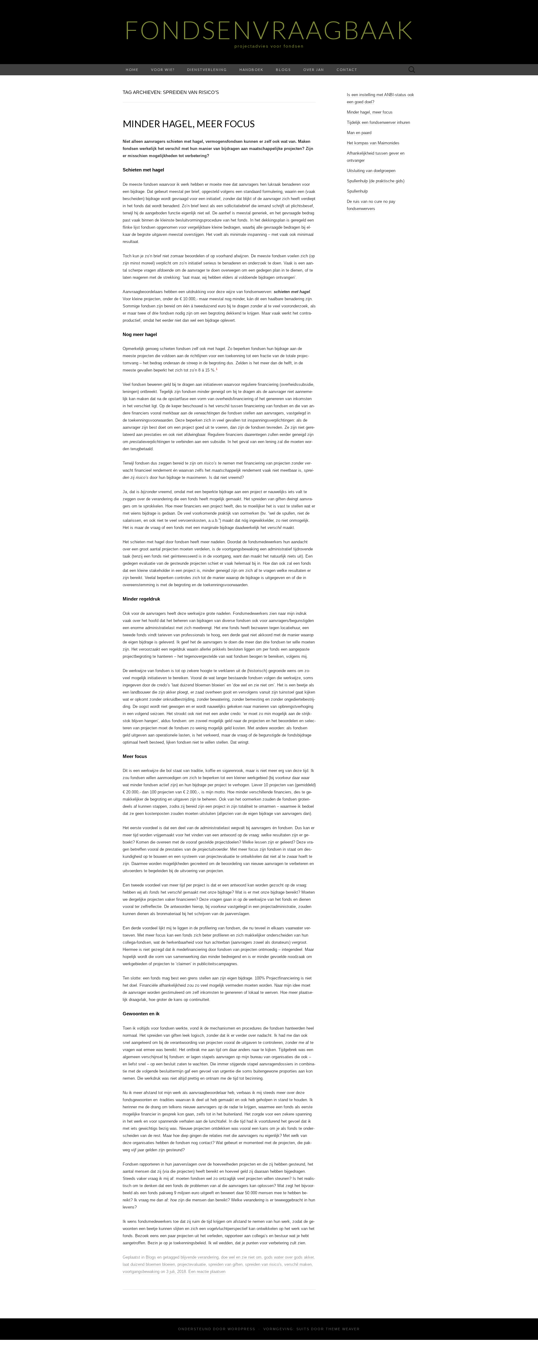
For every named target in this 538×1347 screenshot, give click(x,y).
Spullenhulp (357, 191)
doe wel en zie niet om (241, 1257)
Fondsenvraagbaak (269, 29)
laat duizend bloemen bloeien (149, 1264)
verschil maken (298, 1264)
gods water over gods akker (289, 1257)
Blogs (283, 70)
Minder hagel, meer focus (189, 123)
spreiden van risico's (263, 1264)
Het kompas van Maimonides (373, 143)
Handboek (251, 70)
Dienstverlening (207, 70)
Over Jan (313, 70)
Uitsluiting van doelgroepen (371, 170)
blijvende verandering (200, 1257)
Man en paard (359, 132)
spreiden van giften (225, 1264)
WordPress (241, 1329)
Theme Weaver (343, 1329)
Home (132, 70)
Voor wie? (163, 70)
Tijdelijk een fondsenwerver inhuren (378, 122)
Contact (347, 70)
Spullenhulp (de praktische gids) (375, 181)
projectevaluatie (191, 1264)
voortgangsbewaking (141, 1271)
